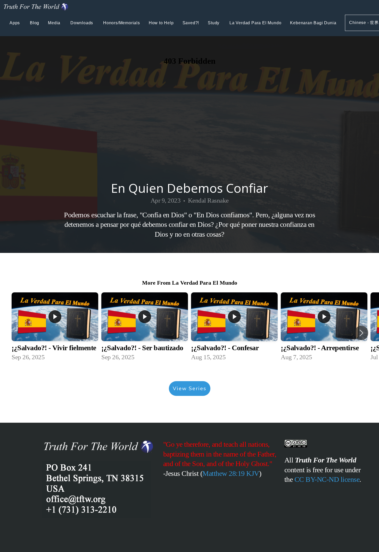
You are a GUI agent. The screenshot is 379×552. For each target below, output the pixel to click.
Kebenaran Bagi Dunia (313, 23)
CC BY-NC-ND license (327, 479)
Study (214, 23)
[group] (55, 327)
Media (55, 23)
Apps (15, 23)
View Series (190, 388)
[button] (361, 333)
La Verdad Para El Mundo (255, 23)
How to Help (161, 23)
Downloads (82, 23)
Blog (34, 23)
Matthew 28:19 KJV (230, 473)
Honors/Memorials (121, 23)
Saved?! (191, 23)
